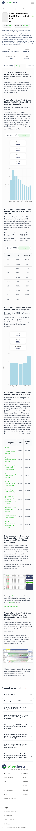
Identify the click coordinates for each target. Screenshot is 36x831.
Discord (25, 790)
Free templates (8, 790)
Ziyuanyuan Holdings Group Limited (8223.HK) (11, 475)
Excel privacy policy (9, 811)
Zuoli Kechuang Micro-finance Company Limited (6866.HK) (10, 450)
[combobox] (18, 9)
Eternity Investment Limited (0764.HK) (10, 516)
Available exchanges (9, 786)
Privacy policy (7, 815)
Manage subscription (9, 798)
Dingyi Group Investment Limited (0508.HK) (10, 459)
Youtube (25, 782)
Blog (24, 777)
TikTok (25, 786)
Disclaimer (6, 824)
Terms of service (8, 820)
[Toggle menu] (32, 3)
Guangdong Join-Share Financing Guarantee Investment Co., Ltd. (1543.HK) (10, 499)
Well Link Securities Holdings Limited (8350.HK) (10, 509)
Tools (5, 794)
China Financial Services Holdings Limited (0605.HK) (10, 483)
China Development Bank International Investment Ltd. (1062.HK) (10, 524)
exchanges (10, 602)
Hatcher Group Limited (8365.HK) (10, 490)
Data (4, 782)
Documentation (8, 777)
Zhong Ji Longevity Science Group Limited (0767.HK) (10, 467)
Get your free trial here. (11, 606)
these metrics (16, 596)
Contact (25, 794)
